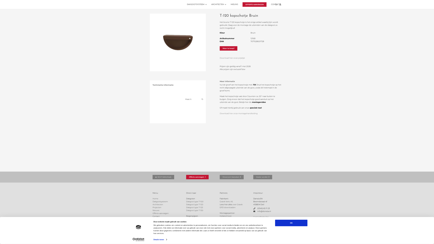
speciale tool (256, 108)
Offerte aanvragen (161, 213)
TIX (254, 85)
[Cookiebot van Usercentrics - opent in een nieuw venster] (138, 239)
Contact (156, 216)
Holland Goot (225, 216)
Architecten (158, 204)
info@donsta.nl (264, 211)
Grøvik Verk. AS (226, 202)
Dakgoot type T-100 (194, 202)
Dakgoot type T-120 (194, 204)
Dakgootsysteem (160, 202)
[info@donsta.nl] (255, 211)
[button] (206, 4)
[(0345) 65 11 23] (255, 208)
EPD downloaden (228, 207)
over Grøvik (238, 204)
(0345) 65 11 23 (263, 208)
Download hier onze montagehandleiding (239, 113)
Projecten (157, 207)
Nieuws (156, 210)
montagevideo (259, 102)
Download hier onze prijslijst (232, 58)
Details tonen (158, 239)
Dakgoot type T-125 (194, 207)
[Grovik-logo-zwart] (175, 4)
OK (291, 223)
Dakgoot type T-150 (194, 210)
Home (155, 199)
